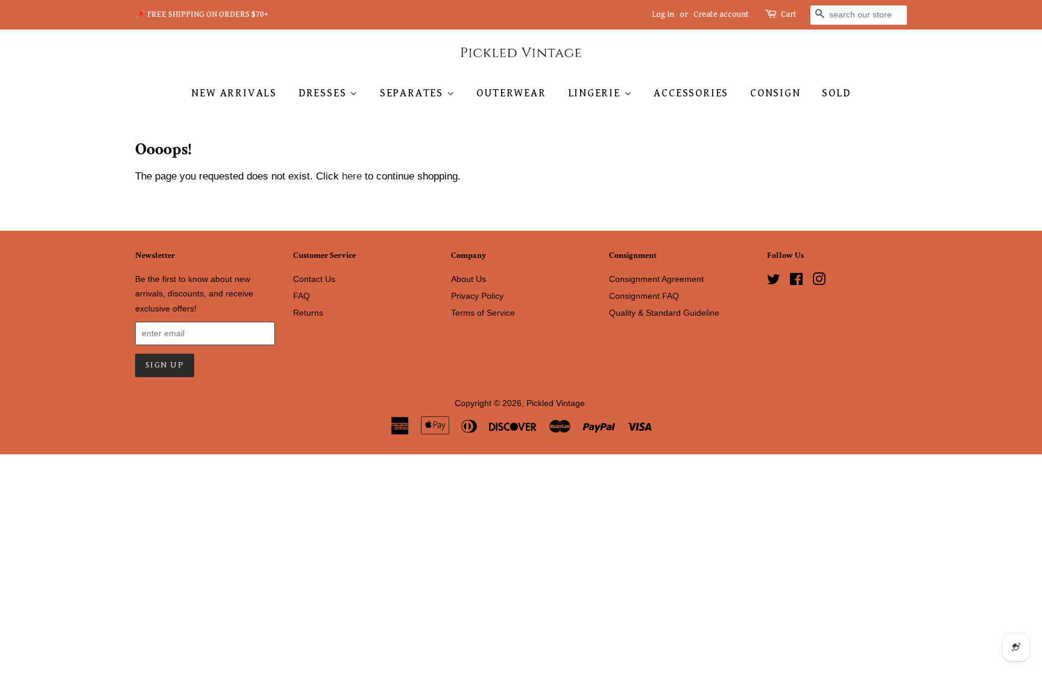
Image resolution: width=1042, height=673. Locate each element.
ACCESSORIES (691, 93)
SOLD (836, 93)
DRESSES (324, 93)
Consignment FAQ (644, 296)
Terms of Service (483, 313)
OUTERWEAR (511, 93)
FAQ (301, 296)
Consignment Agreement (656, 279)
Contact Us (314, 279)
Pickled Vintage (555, 403)
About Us (468, 279)
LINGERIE (596, 93)
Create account (721, 14)
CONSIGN (775, 93)
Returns (308, 313)
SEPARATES (413, 93)
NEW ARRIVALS (234, 93)
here (352, 176)
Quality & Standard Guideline (664, 313)
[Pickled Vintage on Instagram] (819, 281)
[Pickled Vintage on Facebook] (796, 281)
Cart (789, 14)
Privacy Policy (477, 296)
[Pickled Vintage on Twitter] (773, 281)
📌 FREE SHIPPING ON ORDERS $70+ (201, 14)
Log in (663, 14)
